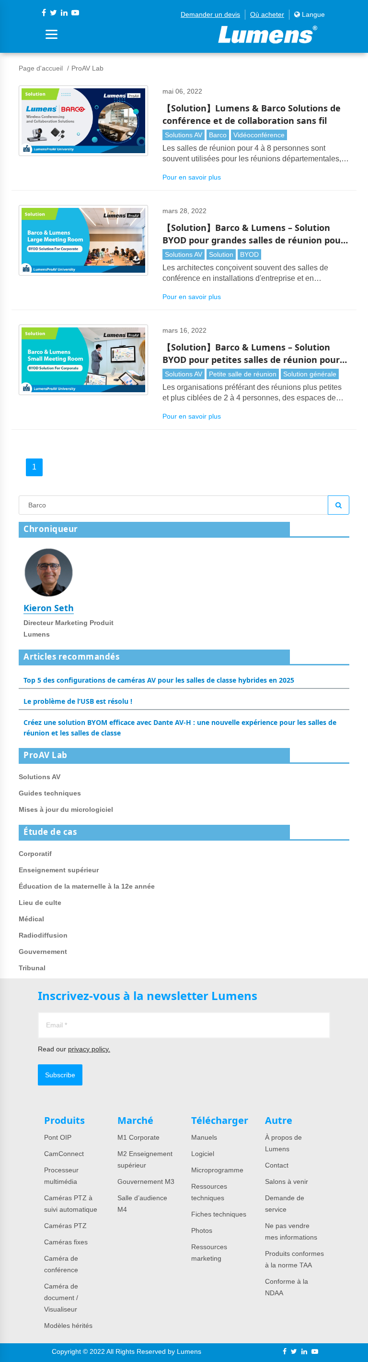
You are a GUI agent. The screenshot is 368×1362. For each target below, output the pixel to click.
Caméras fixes (66, 1242)
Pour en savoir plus (191, 177)
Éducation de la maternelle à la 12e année (87, 886)
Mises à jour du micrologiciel (66, 809)
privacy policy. (89, 1049)
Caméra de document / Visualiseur (61, 1297)
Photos (201, 1230)
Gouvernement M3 (145, 1181)
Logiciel (202, 1153)
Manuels (204, 1137)
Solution (221, 254)
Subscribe (60, 1075)
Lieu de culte (40, 902)
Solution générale (309, 374)
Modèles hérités (68, 1325)
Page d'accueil (41, 68)
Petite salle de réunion (242, 374)
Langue (312, 14)
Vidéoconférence (259, 135)
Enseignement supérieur (59, 870)
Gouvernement (43, 951)
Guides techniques (50, 793)
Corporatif (35, 853)
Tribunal (32, 968)
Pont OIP (57, 1137)
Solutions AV (183, 135)
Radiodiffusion (43, 935)
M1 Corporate (138, 1137)
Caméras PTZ (65, 1225)
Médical (31, 919)
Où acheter (267, 14)
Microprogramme (217, 1170)
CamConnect (64, 1153)
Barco (218, 135)
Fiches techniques (218, 1214)
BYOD (249, 254)
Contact (276, 1165)
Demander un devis (210, 14)
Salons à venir (286, 1181)
